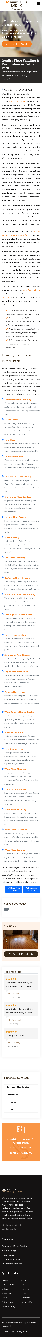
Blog (23, 1293)
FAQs (4, 1297)
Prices (24, 1284)
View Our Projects (21, 954)
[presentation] (6, 940)
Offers (5, 1289)
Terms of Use (27, 1302)
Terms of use (8, 1332)
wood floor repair (17, 101)
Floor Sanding (12, 1095)
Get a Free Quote (15, 889)
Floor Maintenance (15, 1110)
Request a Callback (32, 889)
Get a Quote (8, 1284)
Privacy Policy (21, 1332)
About (24, 1280)
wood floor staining (31, 290)
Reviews (25, 1289)
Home (5, 79)
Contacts (25, 1297)
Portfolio (6, 1293)
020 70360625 (21, 1153)
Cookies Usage (9, 1306)
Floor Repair (12, 1102)
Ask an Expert (9, 1302)
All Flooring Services (12, 1263)
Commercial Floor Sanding (18, 1087)
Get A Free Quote (17, 44)
